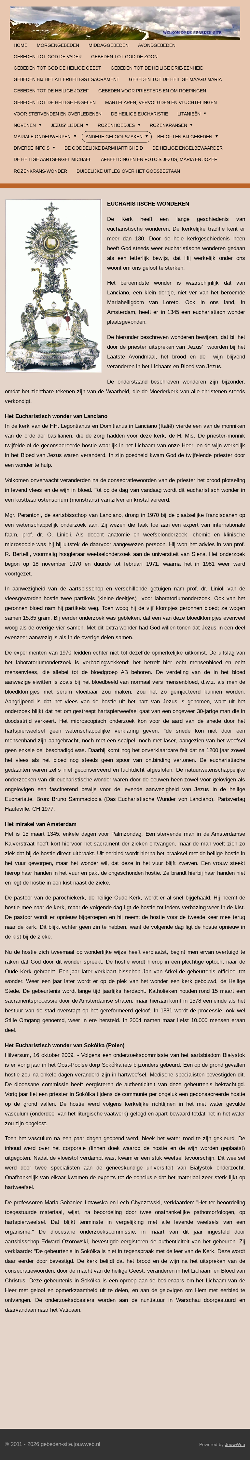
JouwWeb (235, 1444)
